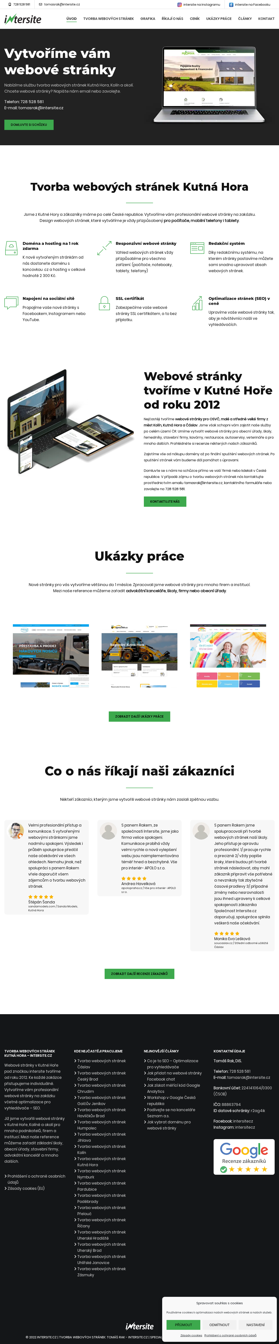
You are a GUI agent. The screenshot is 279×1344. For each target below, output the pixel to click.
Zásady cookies (191, 1335)
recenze (202, 443)
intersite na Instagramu (201, 4)
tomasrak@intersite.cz (62, 4)
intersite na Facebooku (252, 4)
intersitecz (243, 1121)
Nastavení (256, 1325)
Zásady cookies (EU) (26, 1188)
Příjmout (183, 1325)
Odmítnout (219, 1325)
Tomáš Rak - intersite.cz (127, 1337)
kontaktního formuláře (243, 482)
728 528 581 (21, 4)
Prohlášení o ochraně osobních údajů (230, 1335)
